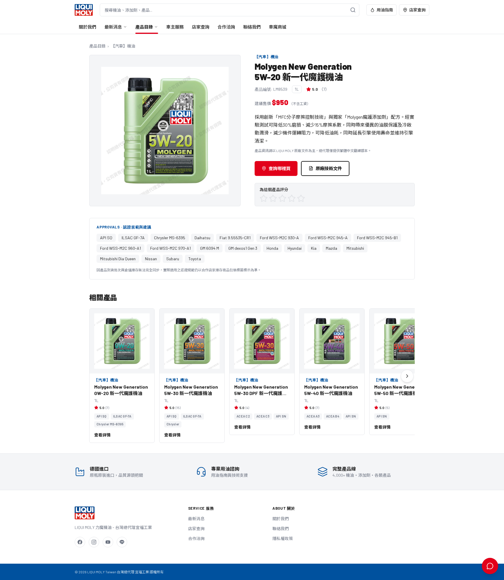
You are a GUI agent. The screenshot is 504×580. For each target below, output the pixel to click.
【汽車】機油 (123, 45)
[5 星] (301, 198)
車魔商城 (277, 26)
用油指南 (385, 9)
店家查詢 (417, 9)
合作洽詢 (226, 26)
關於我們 (87, 26)
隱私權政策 (282, 538)
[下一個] (407, 376)
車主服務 (175, 26)
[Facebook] (80, 542)
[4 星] (292, 198)
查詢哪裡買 (279, 168)
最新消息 (113, 26)
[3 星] (282, 198)
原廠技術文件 (329, 168)
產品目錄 (144, 26)
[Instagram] (94, 542)
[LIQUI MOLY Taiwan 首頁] (84, 10)
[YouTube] (108, 542)
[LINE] (122, 542)
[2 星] (273, 198)
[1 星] (264, 198)
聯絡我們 (252, 26)
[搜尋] (353, 10)
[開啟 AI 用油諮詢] (490, 566)
